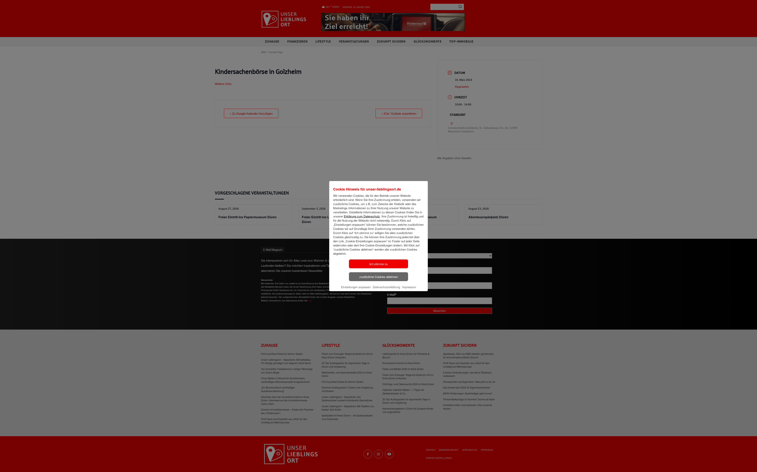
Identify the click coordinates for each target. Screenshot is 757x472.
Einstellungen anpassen (356, 287)
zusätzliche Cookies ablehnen (378, 277)
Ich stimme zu (378, 264)
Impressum (409, 287)
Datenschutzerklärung (386, 287)
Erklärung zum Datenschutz (362, 216)
